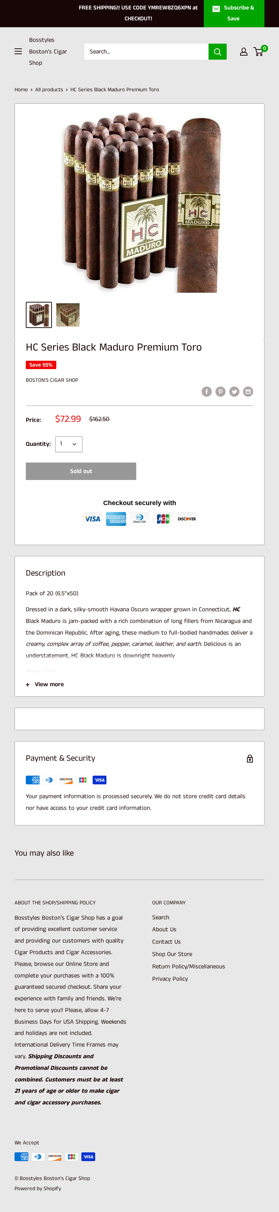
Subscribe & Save (239, 13)
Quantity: (38, 444)
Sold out (81, 471)
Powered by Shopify (38, 1188)
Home (21, 89)
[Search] (218, 52)
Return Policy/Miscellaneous (188, 966)
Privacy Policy (170, 979)
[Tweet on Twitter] (234, 391)
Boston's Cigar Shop (52, 380)
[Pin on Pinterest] (220, 391)
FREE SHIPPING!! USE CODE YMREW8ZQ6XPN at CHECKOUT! (138, 13)
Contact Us (166, 941)
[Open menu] (18, 51)
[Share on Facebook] (207, 391)
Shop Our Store (172, 954)
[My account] (243, 52)
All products (49, 89)
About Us (164, 929)
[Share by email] (248, 391)
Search (160, 917)
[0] (258, 51)
